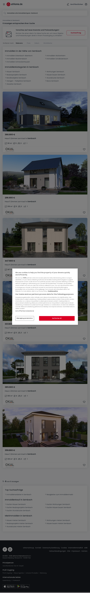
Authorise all (56, 318)
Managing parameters (25, 318)
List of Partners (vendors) (24, 311)
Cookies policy (53, 291)
